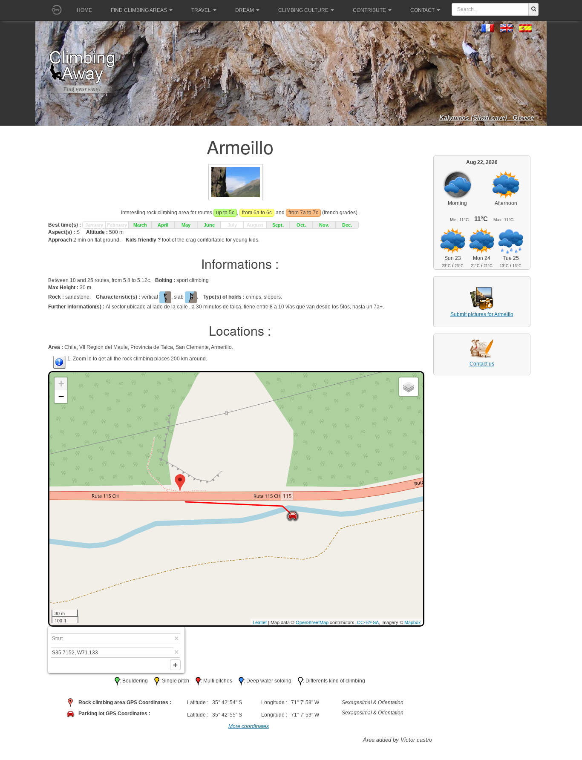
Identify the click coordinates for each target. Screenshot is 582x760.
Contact (422, 10)
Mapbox (412, 622)
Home (84, 10)
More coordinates (248, 726)
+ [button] (61, 383)
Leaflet (260, 622)
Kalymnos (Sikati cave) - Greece (486, 117)
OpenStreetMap (312, 622)
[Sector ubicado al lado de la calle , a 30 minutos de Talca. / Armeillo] (235, 181)
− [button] (61, 396)
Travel (201, 10)
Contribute (369, 10)
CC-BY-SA (368, 622)
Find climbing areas (139, 10)
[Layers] (408, 386)
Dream (244, 10)
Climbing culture (303, 10)
